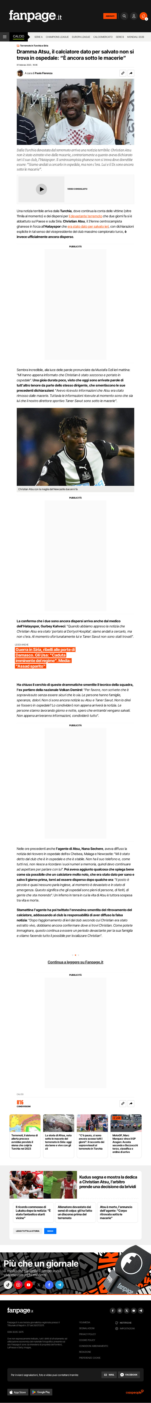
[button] (131, 73)
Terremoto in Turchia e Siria (34, 45)
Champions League (57, 36)
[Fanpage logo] (31, 16)
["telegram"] (59, 1285)
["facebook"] (49, 1285)
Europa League (81, 36)
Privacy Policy (87, 1334)
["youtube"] (28, 1285)
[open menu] (4, 36)
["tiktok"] (8, 1285)
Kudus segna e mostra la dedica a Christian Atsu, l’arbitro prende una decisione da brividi (108, 1182)
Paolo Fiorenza (43, 73)
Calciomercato (103, 36)
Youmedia (84, 1322)
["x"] (39, 1285)
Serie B (120, 36)
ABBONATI (110, 16)
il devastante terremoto (85, 216)
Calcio (18, 36)
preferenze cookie (90, 1357)
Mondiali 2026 (135, 36)
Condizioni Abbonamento (93, 1346)
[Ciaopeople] (135, 1393)
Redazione (85, 1351)
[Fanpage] (20, 1311)
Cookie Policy (87, 1340)
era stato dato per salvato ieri (88, 226)
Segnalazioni (86, 1328)
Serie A (38, 36)
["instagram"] (18, 1285)
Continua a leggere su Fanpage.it (75, 962)
